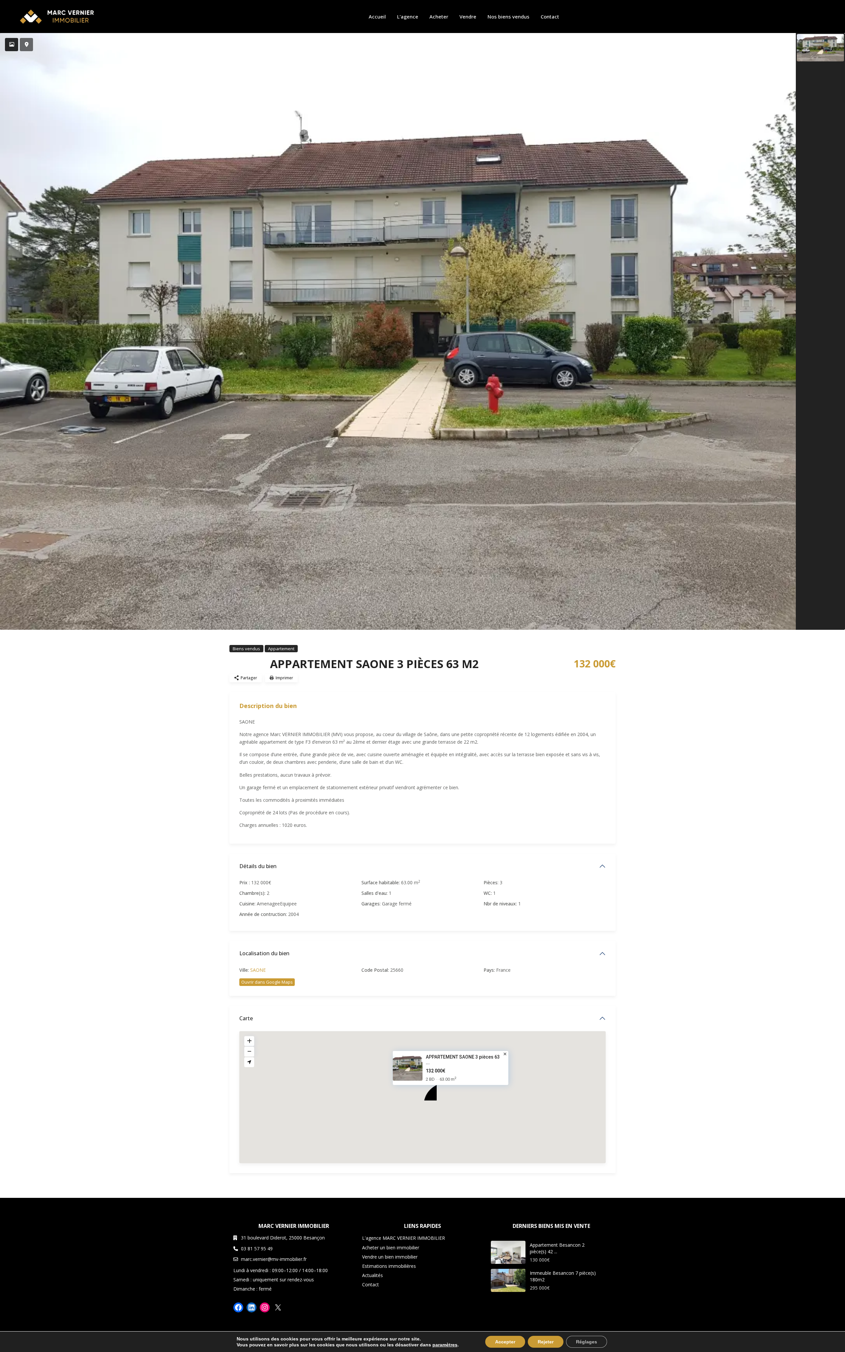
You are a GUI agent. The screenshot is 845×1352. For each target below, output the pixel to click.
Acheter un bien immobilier (390, 1247)
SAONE (258, 970)
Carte (246, 1018)
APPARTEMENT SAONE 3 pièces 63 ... (463, 1059)
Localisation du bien (264, 953)
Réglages (586, 1341)
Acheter (438, 16)
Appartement (281, 649)
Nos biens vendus (508, 16)
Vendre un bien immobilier (390, 1257)
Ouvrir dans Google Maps (267, 982)
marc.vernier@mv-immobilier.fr (274, 1259)
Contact (550, 16)
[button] (427, 1090)
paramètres (444, 1344)
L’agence (407, 16)
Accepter (505, 1341)
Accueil (377, 16)
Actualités (372, 1275)
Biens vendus (246, 649)
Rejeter (546, 1341)
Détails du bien (258, 866)
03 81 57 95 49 (257, 1248)
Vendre (467, 16)
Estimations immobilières (389, 1266)
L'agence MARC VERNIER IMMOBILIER (403, 1238)
